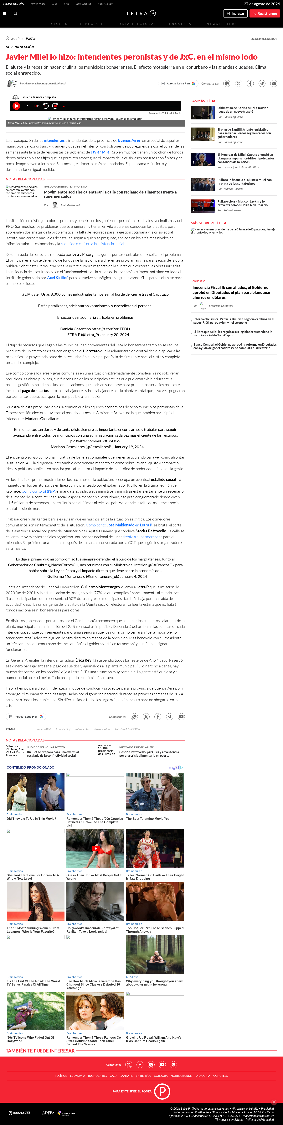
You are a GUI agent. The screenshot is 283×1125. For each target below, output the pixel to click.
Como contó (38, 491)
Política (30, 38)
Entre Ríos (143, 1075)
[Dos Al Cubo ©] (19, 1113)
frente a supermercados (142, 536)
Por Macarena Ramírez (33, 83)
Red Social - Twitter (129, 1064)
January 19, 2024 (129, 446)
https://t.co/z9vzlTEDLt (111, 328)
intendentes (54, 140)
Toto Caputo (83, 3)
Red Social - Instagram (151, 1064)
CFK (54, 3)
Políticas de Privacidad (260, 1119)
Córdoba (161, 1075)
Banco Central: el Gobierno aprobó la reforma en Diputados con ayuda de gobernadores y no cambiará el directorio (235, 346)
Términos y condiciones (229, 1119)
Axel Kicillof (105, 3)
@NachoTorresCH (63, 564)
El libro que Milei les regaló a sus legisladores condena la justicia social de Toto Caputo (232, 333)
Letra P (15, 38)
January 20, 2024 (114, 334)
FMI (66, 3)
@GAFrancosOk (161, 564)
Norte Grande (181, 1075)
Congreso (220, 1075)
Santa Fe (127, 1075)
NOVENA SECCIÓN (127, 729)
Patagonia (202, 1075)
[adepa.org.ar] (48, 1113)
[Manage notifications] (274, 1102)
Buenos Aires (129, 140)
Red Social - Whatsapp (173, 1064)
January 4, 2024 (133, 576)
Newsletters (222, 23)
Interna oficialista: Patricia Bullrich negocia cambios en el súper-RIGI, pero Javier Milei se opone (233, 320)
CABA (113, 1075)
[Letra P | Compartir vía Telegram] (262, 83)
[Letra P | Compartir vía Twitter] (238, 83)
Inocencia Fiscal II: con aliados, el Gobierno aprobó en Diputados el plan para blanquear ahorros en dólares (232, 292)
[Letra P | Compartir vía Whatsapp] (227, 83)
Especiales (93, 23)
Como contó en (119, 525)
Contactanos (113, 1064)
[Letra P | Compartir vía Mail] (273, 83)
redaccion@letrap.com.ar (258, 1115)
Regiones (57, 23)
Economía (77, 1075)
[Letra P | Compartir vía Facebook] (250, 83)
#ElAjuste (30, 294)
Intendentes (82, 729)
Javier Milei (37, 3)
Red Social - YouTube (162, 1064)
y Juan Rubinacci (56, 83)
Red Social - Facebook (140, 1064)
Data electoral (138, 23)
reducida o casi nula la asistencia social (92, 243)
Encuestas (181, 23)
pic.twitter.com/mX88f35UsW (95, 441)
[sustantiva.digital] (66, 1113)
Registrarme (267, 13)
